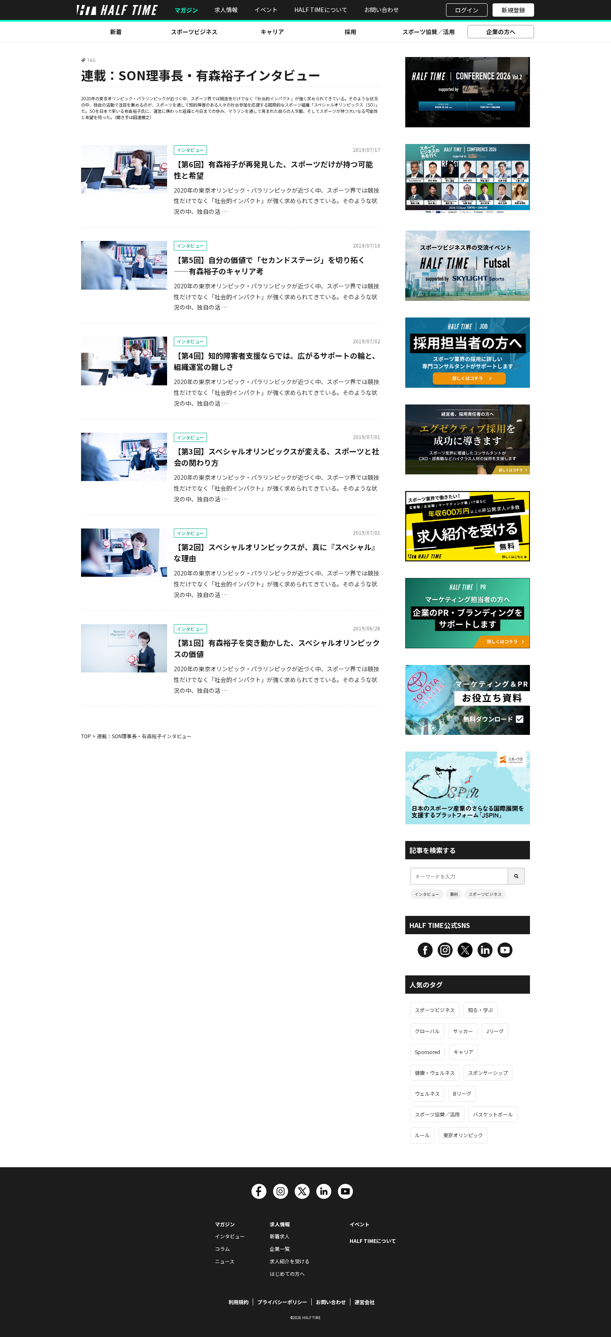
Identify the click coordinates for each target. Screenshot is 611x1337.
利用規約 (239, 1301)
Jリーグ (495, 1030)
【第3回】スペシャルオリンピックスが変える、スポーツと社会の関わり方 (276, 457)
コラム (222, 1248)
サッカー (463, 1030)
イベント (266, 9)
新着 (116, 31)
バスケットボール (493, 1114)
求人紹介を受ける (290, 1261)
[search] (516, 876)
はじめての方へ (287, 1273)
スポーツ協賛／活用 (428, 31)
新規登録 (513, 10)
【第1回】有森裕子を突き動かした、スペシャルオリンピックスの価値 (277, 648)
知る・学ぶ (480, 1009)
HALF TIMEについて (320, 9)
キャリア (272, 31)
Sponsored (427, 1051)
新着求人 (280, 1236)
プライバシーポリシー (282, 1301)
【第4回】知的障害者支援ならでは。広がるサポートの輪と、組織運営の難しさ (276, 361)
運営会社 (364, 1301)
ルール (422, 1135)
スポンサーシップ (488, 1072)
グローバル (427, 1030)
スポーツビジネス (194, 31)
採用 (350, 31)
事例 (454, 894)
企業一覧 (280, 1248)
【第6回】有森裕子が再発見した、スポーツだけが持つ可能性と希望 (273, 170)
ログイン (466, 10)
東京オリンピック (463, 1135)
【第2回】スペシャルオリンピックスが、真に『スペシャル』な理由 (276, 552)
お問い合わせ (381, 9)
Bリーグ (462, 1093)
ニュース (224, 1261)
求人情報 (226, 9)
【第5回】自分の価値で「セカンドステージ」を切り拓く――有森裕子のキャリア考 (269, 265)
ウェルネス (427, 1093)
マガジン (186, 10)
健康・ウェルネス (435, 1072)
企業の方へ (500, 31)
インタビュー (190, 149)
